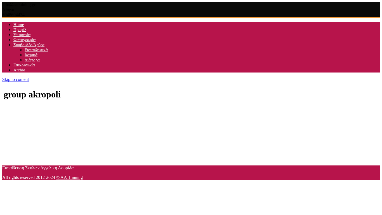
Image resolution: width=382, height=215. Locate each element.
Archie (19, 70)
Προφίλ (19, 29)
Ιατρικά (31, 55)
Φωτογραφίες (24, 40)
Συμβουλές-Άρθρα (28, 45)
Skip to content (15, 79)
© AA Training (69, 177)
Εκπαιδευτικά (36, 50)
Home (18, 24)
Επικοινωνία (24, 65)
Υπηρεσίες (22, 34)
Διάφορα (32, 60)
